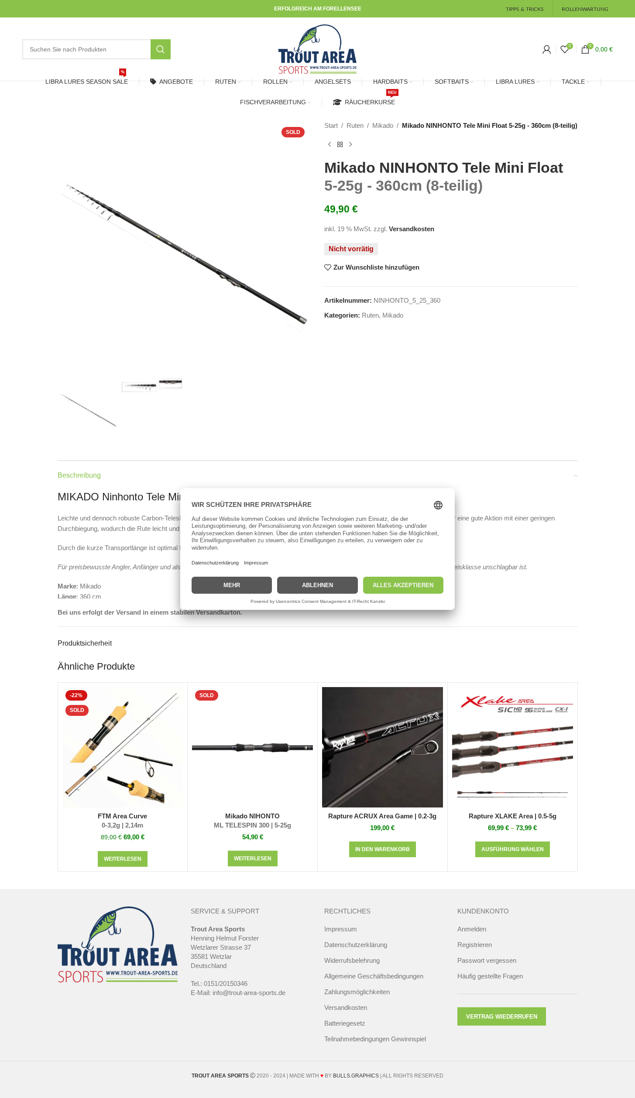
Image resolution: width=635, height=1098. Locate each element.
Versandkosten (411, 229)
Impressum (340, 929)
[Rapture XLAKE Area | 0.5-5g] (512, 747)
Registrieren (474, 944)
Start (331, 125)
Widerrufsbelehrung (352, 960)
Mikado (382, 125)
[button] (382, 849)
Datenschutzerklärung (355, 944)
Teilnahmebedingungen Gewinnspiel (375, 1039)
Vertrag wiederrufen (501, 1016)
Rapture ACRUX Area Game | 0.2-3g (382, 816)
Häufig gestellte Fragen (490, 976)
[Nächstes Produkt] (350, 145)
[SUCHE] (161, 49)
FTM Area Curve (122, 820)
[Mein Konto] (547, 49)
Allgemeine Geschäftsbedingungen (373, 976)
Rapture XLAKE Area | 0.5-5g (512, 816)
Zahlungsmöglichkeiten (357, 991)
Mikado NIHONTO (252, 820)
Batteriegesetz (344, 1023)
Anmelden (471, 929)
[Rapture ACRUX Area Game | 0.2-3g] (382, 747)
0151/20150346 (225, 983)
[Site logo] (317, 48)
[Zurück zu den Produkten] (340, 145)
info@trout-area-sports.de (249, 992)
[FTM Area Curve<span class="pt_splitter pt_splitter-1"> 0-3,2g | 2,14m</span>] (122, 747)
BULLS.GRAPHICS (356, 1076)
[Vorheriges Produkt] (329, 145)
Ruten (355, 125)
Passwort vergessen (486, 960)
